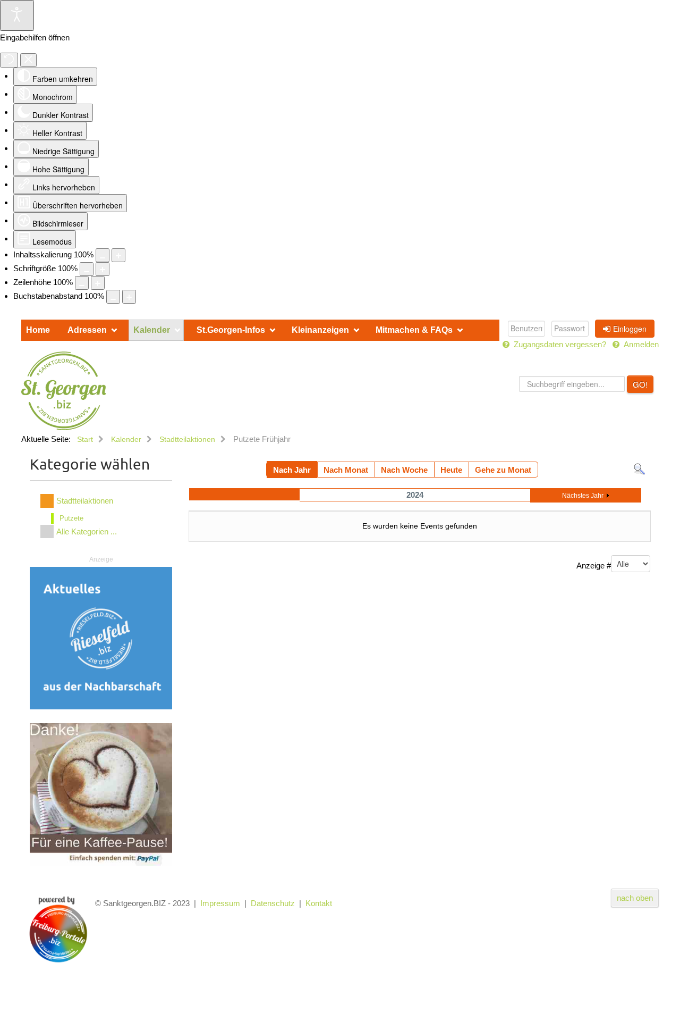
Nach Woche (404, 469)
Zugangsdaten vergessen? (560, 344)
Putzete (71, 518)
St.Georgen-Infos (231, 329)
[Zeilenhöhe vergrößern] (98, 283)
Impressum (220, 903)
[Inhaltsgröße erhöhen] (118, 255)
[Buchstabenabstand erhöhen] (129, 297)
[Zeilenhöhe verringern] (82, 283)
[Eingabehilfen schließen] (28, 60)
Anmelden (640, 344)
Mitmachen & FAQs (414, 329)
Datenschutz (273, 903)
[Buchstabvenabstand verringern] (113, 297)
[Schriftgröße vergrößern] (102, 269)
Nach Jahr (292, 469)
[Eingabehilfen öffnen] (17, 15)
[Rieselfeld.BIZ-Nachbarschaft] (101, 637)
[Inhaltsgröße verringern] (102, 255)
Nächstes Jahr (583, 495)
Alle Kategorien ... (86, 531)
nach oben (635, 897)
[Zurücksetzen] (9, 60)
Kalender (151, 329)
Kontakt (318, 903)
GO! (640, 384)
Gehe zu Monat (503, 469)
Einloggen (630, 328)
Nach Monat (346, 469)
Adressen (87, 329)
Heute (451, 469)
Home (38, 329)
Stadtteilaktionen (84, 500)
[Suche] (639, 468)
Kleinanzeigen (320, 329)
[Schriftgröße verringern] (87, 269)
